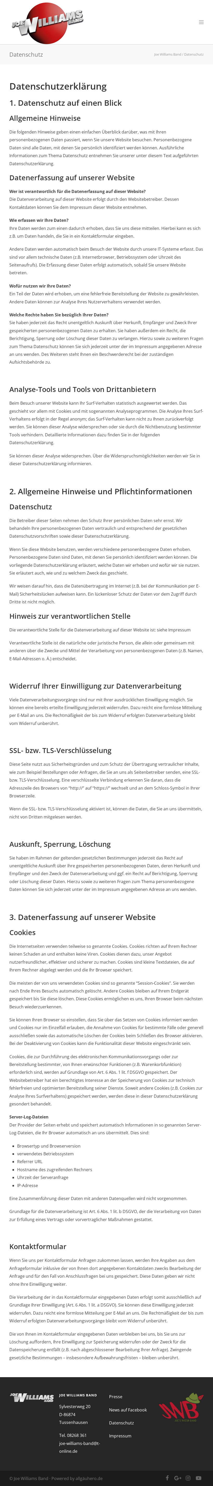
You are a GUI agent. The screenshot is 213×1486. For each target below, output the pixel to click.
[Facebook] (167, 1478)
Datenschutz (121, 1423)
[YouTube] (198, 1478)
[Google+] (177, 1478)
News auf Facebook (128, 1410)
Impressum (120, 1436)
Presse (115, 1397)
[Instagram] (188, 1478)
